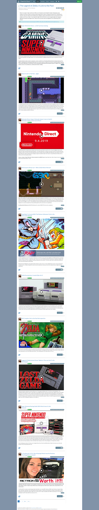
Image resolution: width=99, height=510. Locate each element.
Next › (25, 501)
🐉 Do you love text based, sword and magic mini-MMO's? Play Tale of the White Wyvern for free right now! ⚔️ (39, 21)
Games (38, 1)
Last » (29, 501)
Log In (79, 1)
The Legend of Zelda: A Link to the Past (36, 5)
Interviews (43, 1)
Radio (34, 1)
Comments (60, 68)
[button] (25, 1)
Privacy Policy (39, 507)
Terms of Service (33, 507)
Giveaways (52, 1)
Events (47, 1)
